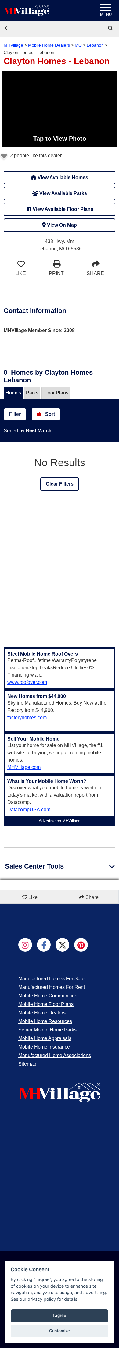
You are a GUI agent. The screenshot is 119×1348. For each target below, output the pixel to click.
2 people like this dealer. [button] (36, 155)
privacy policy (41, 1299)
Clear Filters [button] (60, 483)
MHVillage (13, 45)
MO (78, 45)
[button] (7, 28)
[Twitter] (62, 945)
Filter (15, 414)
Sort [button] (49, 414)
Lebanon (95, 45)
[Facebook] (44, 945)
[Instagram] (25, 945)
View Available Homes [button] (62, 177)
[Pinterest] (81, 945)
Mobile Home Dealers (49, 45)
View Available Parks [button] (62, 193)
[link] (111, 28)
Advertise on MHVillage (59, 821)
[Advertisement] (59, 573)
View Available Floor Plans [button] (62, 209)
